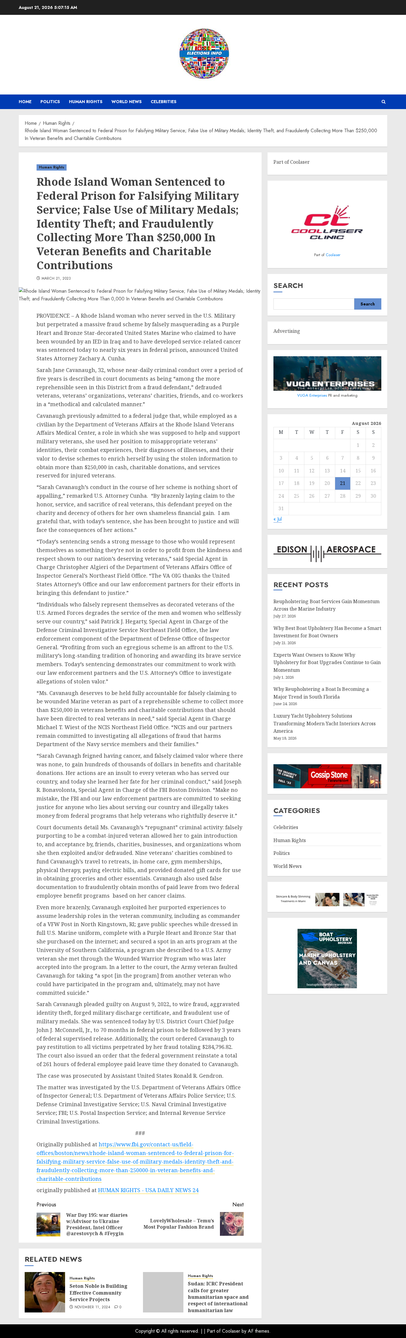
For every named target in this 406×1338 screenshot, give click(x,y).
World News (126, 102)
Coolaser (333, 255)
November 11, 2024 (92, 1307)
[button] (383, 102)
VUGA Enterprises (312, 395)
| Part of (213, 1331)
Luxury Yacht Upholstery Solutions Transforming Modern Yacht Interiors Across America (324, 724)
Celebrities (164, 102)
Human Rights (86, 102)
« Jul (277, 519)
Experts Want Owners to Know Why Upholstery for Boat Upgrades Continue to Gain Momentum (327, 663)
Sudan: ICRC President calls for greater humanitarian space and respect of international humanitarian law (218, 1297)
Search (288, 285)
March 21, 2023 (56, 278)
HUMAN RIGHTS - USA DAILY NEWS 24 (148, 1190)
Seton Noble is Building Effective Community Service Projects (99, 1293)
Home (25, 102)
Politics (50, 102)
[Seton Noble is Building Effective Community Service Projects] (45, 1292)
